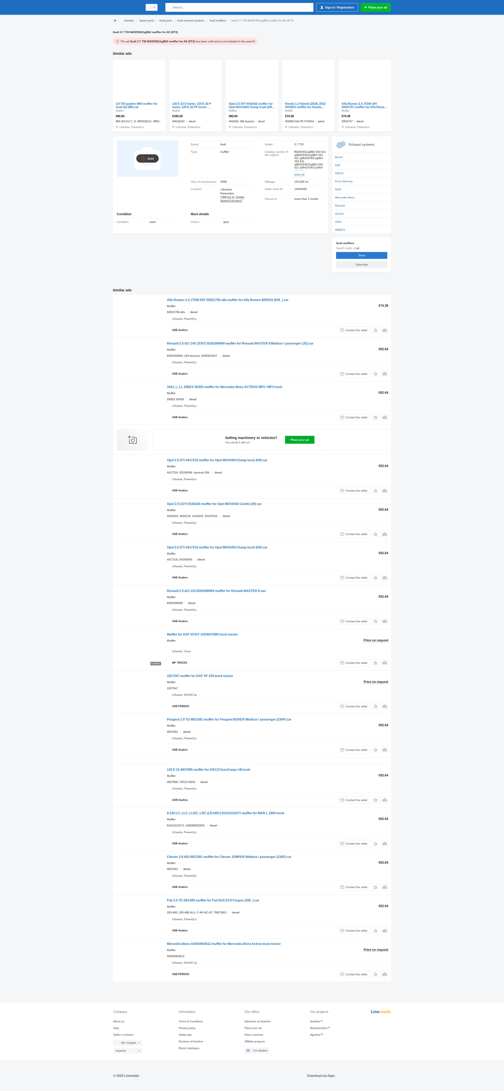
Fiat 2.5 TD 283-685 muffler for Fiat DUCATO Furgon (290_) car (213, 900)
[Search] (169, 7)
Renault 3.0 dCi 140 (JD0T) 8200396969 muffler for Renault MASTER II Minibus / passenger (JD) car (240, 343)
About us (118, 1021)
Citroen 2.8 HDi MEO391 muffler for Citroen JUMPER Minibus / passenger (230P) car (229, 857)
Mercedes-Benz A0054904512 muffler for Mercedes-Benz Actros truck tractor (224, 944)
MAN (338, 189)
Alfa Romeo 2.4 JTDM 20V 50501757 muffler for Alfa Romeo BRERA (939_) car (364, 105)
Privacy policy (187, 1028)
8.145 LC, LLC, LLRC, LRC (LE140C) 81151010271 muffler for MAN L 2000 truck (225, 813)
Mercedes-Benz (345, 197)
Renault (340, 205)
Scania (339, 213)
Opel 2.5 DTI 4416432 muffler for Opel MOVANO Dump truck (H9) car (251, 105)
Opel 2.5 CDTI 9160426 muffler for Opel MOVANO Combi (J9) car (214, 504)
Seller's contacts (123, 1034)
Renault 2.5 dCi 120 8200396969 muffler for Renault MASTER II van (216, 591)
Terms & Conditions (191, 1021)
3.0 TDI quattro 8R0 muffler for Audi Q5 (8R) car (137, 105)
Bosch (339, 157)
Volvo (338, 221)
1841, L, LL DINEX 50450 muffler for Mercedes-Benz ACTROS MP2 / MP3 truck (224, 387)
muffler (224, 151)
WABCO (340, 229)
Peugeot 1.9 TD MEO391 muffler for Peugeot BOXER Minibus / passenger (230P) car (229, 719)
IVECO (339, 173)
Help (116, 1028)
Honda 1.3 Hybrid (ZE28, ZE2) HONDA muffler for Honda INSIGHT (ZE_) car (305, 105)
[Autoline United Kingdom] (127, 7)
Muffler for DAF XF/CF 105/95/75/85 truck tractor (202, 634)
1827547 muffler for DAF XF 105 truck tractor (200, 676)
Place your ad (300, 439)
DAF (338, 165)
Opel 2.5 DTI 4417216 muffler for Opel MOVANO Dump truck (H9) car (217, 460)
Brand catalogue (189, 1048)
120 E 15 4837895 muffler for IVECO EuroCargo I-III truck (208, 769)
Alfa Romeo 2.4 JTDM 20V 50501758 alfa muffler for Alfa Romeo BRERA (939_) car (227, 300)
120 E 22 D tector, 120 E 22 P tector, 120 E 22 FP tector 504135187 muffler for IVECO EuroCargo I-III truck (192, 105)
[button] (375, 330)
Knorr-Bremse (344, 181)
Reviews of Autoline (191, 1041)
